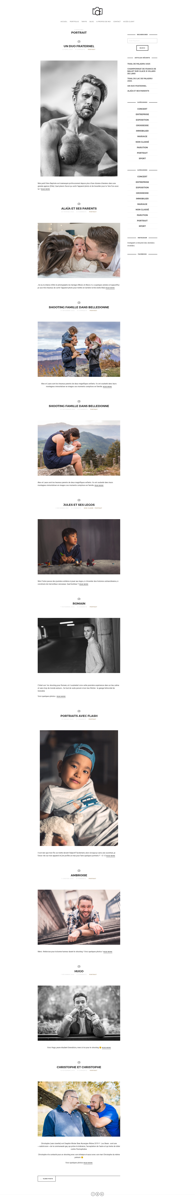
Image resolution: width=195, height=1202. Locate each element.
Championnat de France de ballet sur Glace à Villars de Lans (141, 71)
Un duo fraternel (79, 46)
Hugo (79, 971)
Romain (79, 603)
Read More (45, 189)
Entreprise (142, 114)
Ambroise (79, 875)
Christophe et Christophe (79, 1067)
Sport (142, 158)
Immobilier (142, 131)
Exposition (142, 120)
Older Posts (46, 1178)
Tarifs (84, 21)
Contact (117, 21)
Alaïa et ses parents (79, 208)
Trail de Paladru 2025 (138, 64)
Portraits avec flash (79, 715)
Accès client (128, 21)
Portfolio (74, 21)
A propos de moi (103, 21)
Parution (142, 147)
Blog (92, 21)
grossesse (142, 125)
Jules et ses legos (79, 504)
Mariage (142, 136)
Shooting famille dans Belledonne (79, 307)
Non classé (88, 508)
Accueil (64, 21)
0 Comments (80, 49)
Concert (142, 109)
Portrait (91, 49)
